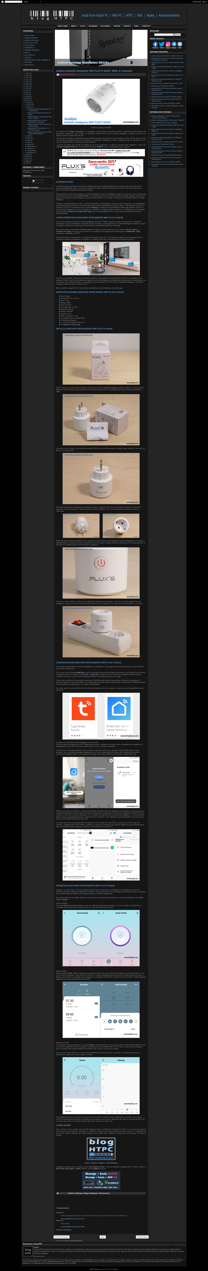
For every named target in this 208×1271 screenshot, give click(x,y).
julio (28, 142)
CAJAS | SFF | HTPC (31, 43)
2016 (27, 90)
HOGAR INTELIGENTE (31, 50)
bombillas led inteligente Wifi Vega (79, 211)
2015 (27, 88)
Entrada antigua (142, 1237)
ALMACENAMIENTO (31, 38)
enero (29, 103)
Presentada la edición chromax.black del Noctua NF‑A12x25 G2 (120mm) (167, 59)
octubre (29, 148)
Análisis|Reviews (112, 1163)
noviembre (30, 150)
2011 (27, 80)
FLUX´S (108, 128)
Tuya (138, 231)
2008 (27, 73)
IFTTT (78, 233)
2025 (27, 161)
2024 (27, 159)
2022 (27, 155)
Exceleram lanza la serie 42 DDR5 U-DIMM (165, 103)
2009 (27, 75)
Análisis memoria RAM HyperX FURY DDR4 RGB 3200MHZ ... (39, 133)
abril (28, 136)
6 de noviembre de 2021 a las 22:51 (72, 1219)
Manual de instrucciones (71, 324)
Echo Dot (85, 674)
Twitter (86, 1163)
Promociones (104, 1193)
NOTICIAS (27, 57)
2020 (27, 98)
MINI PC (27, 53)
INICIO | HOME (29, 35)
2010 (27, 78)
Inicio (102, 1237)
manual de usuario (110, 388)
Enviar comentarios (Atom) (73, 1241)
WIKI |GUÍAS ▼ (29, 65)
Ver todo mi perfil (38, 1256)
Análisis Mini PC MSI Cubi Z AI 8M (162, 86)
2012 (27, 82)
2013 (27, 84)
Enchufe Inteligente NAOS (66, 147)
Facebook (93, 1163)
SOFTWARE (28, 62)
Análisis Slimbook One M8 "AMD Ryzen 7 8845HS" (168, 120)
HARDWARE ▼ (29, 48)
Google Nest (94, 674)
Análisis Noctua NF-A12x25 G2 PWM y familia (166, 97)
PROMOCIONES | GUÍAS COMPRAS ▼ (37, 60)
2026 (27, 163)
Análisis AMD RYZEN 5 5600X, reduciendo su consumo (37, 121)
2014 (27, 86)
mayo (29, 138)
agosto (29, 144)
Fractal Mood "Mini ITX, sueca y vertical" (164, 123)
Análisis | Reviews (75, 1193)
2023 (27, 157)
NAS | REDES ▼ (29, 55)
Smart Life (131, 231)
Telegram (101, 1163)
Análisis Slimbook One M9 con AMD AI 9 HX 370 (167, 56)
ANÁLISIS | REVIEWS (31, 40)
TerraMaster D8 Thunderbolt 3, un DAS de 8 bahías (38, 129)
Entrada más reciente (61, 1237)
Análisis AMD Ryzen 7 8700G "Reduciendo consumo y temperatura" (165, 117)
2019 (27, 96)
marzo (29, 107)
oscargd (58, 1212)
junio (28, 140)
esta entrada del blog (96, 1167)
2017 (27, 92)
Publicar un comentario (63, 1230)
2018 (27, 94)
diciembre (30, 152)
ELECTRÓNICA (29, 45)
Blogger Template (95, 1269)
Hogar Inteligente (91, 1193)
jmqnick (58, 1220)
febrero (29, 105)
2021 (27, 101)
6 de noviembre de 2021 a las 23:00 (72, 1227)
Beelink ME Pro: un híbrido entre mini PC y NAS (167, 83)
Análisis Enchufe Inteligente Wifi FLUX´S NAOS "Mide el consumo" (94, 71)
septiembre (30, 146)
